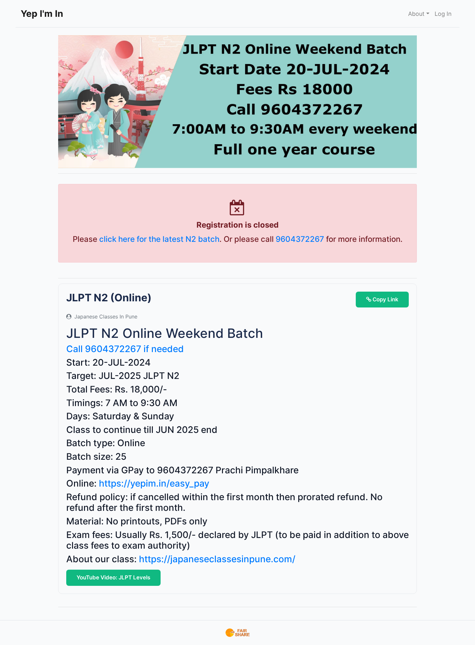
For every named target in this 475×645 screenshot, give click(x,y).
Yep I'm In (42, 13)
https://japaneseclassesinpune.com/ (217, 559)
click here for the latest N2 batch (159, 239)
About (416, 13)
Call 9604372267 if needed (125, 348)
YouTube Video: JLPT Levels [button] (113, 577)
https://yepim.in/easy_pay (154, 483)
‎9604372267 (300, 239)
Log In (443, 13)
